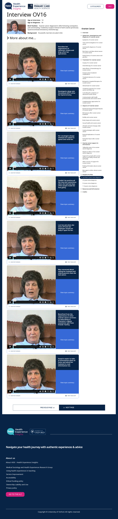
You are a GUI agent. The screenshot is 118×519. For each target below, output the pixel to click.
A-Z (110, 6)
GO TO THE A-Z (15, 494)
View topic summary (67, 71)
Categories (95, 6)
